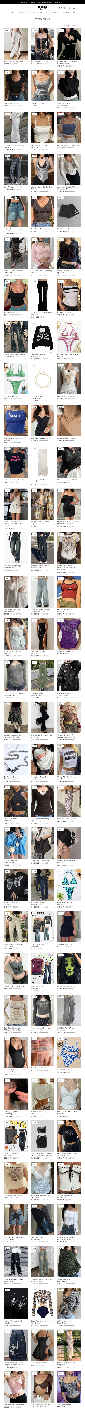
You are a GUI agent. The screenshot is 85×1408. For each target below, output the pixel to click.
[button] (75, 25)
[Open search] (69, 8)
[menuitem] (73, 12)
